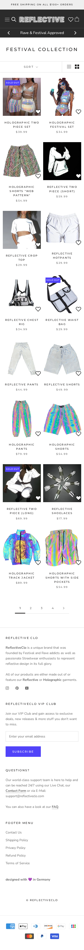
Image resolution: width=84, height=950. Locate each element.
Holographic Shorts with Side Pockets (62, 577)
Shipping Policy (17, 840)
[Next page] (63, 608)
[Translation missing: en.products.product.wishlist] (38, 113)
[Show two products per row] (77, 67)
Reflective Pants (21, 384)
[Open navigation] (7, 19)
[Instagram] (7, 687)
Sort (29, 67)
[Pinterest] (17, 687)
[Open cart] (77, 19)
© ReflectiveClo (42, 900)
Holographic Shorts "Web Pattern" (22, 191)
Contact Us (14, 832)
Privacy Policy (15, 848)
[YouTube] (26, 687)
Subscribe (23, 751)
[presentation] (9, 33)
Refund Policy (16, 855)
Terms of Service (18, 863)
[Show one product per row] (69, 67)
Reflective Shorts (62, 384)
